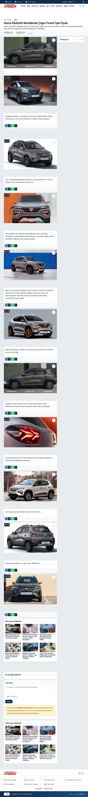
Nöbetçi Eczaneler (11, 780)
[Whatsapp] (82, 773)
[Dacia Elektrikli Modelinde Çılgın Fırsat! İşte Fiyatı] (30, 52)
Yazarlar (9, 2)
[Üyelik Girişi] (82, 2)
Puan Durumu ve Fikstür (74, 780)
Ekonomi (59, 6)
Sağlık (66, 6)
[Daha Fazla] (15, 125)
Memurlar (35, 6)
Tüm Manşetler (10, 784)
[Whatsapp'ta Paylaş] (12, 125)
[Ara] (80, 6)
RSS (7, 794)
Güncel (23, 6)
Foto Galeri (19, 2)
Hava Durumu (30, 780)
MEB (28, 6)
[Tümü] (82, 39)
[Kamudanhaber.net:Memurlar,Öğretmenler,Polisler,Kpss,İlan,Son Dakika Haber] (10, 5)
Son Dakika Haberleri (32, 784)
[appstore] (39, 788)
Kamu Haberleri (31, 2)
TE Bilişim (81, 794)
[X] (79, 773)
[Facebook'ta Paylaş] (6, 125)
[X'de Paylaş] (9, 125)
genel (15, 20)
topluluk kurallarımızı (25, 708)
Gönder (9, 701)
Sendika (42, 6)
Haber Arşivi (50, 784)
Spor (47, 6)
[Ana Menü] (83, 6)
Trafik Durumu (51, 780)
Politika (71, 6)
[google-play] (48, 788)
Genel (53, 6)
